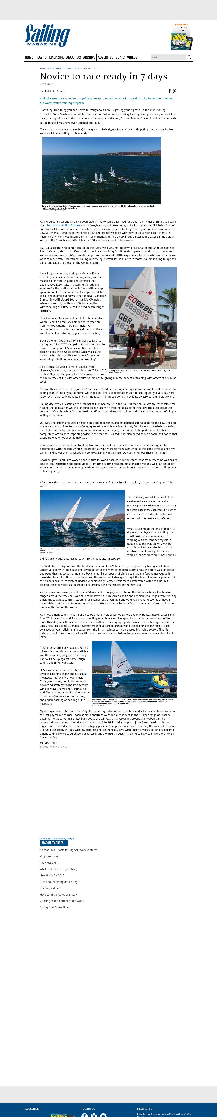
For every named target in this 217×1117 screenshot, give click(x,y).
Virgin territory (49, 856)
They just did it (49, 863)
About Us (73, 57)
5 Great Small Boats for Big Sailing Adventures (68, 850)
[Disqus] (81, 792)
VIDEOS (132, 57)
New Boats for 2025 (52, 875)
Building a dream (50, 888)
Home (29, 57)
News (58, 68)
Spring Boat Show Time (54, 907)
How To (41, 57)
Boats (120, 57)
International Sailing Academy (63, 225)
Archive (89, 57)
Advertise (105, 57)
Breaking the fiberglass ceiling (58, 882)
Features (66, 68)
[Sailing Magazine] (47, 36)
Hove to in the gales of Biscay (58, 894)
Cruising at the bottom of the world (62, 901)
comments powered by (57, 838)
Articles (50, 68)
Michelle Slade (54, 91)
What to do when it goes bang (58, 869)
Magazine (56, 57)
